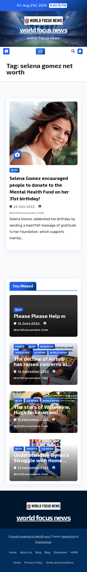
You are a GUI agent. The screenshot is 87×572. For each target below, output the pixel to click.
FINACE (19, 346)
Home (13, 552)
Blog (38, 552)
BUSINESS (46, 346)
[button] (73, 51)
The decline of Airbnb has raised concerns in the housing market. (40, 364)
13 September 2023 (33, 467)
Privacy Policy (33, 562)
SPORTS (32, 448)
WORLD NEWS (58, 352)
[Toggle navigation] (40, 51)
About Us (26, 552)
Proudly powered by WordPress (29, 536)
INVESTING (22, 352)
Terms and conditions (60, 562)
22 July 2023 (24, 206)
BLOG (14, 170)
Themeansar (43, 542)
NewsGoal (68, 536)
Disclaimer (60, 552)
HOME (74, 552)
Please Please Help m (39, 316)
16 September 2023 (34, 371)
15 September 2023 (33, 419)
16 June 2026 (29, 323)
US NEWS (40, 352)
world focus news (43, 29)
